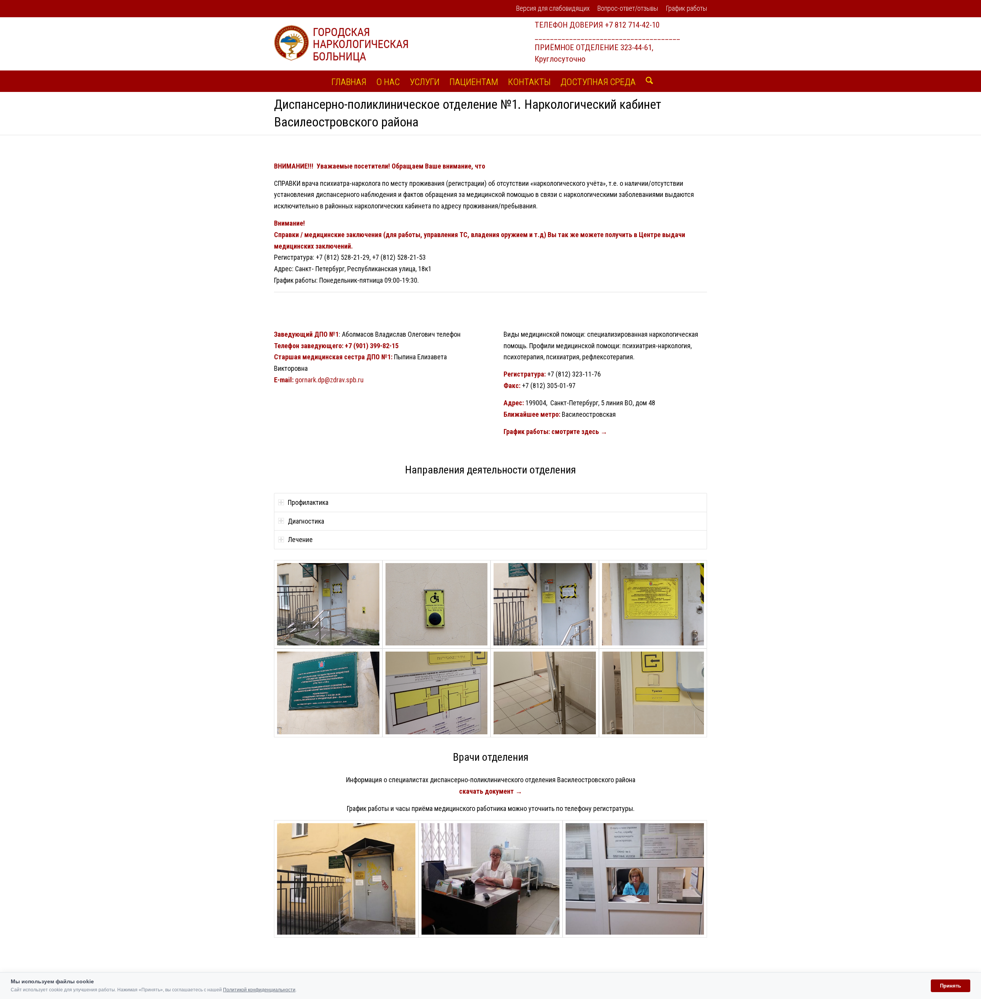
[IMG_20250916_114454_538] (436, 693)
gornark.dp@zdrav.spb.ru (330, 380)
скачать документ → (490, 791)
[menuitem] (553, 9)
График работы (686, 8)
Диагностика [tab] (306, 521)
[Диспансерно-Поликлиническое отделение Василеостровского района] (346, 879)
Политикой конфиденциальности (259, 989)
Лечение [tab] (300, 540)
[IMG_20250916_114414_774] (544, 604)
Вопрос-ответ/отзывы (627, 8)
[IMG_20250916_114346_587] (328, 604)
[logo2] (341, 43)
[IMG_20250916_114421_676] (653, 604)
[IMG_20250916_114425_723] (328, 693)
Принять (950, 986)
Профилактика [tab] (308, 502)
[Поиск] (647, 81)
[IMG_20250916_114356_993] (436, 604)
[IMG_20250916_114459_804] (544, 693)
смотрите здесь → (579, 431)
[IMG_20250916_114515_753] (653, 693)
